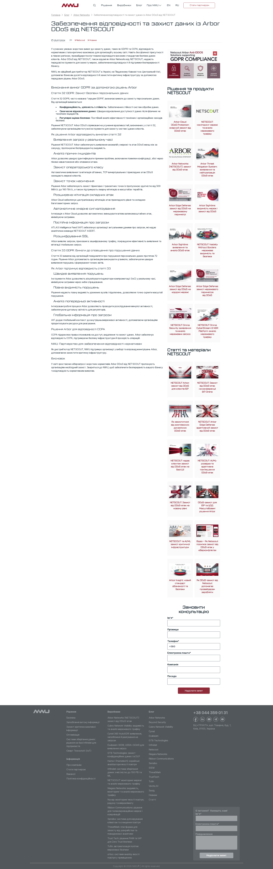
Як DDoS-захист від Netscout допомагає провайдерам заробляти (207, 586)
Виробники (113, 711)
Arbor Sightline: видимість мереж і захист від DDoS (207, 208)
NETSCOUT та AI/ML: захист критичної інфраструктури (180, 544)
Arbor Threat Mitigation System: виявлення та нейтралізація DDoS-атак (207, 170)
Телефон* (173, 641)
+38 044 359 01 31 (210, 712)
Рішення (71, 711)
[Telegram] (215, 719)
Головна (55, 15)
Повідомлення (204, 834)
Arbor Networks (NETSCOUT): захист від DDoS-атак (180, 167)
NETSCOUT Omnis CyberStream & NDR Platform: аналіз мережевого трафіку (207, 331)
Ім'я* (170, 617)
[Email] (222, 719)
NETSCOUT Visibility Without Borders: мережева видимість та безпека (207, 250)
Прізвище (173, 629)
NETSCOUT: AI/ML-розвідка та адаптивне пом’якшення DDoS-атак (207, 467)
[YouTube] (209, 719)
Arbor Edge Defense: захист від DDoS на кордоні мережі (180, 289)
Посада (171, 676)
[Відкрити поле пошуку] (94, 5)
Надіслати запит (194, 690)
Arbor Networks (81, 15)
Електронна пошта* (179, 652)
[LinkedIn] (202, 719)
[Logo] (41, 711)
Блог (66, 15)
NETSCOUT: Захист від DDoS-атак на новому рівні (180, 505)
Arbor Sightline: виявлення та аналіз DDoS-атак (180, 247)
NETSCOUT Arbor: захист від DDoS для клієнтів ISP (180, 386)
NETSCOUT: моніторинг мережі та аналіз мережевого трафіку (207, 128)
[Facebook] (195, 719)
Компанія (172, 664)
